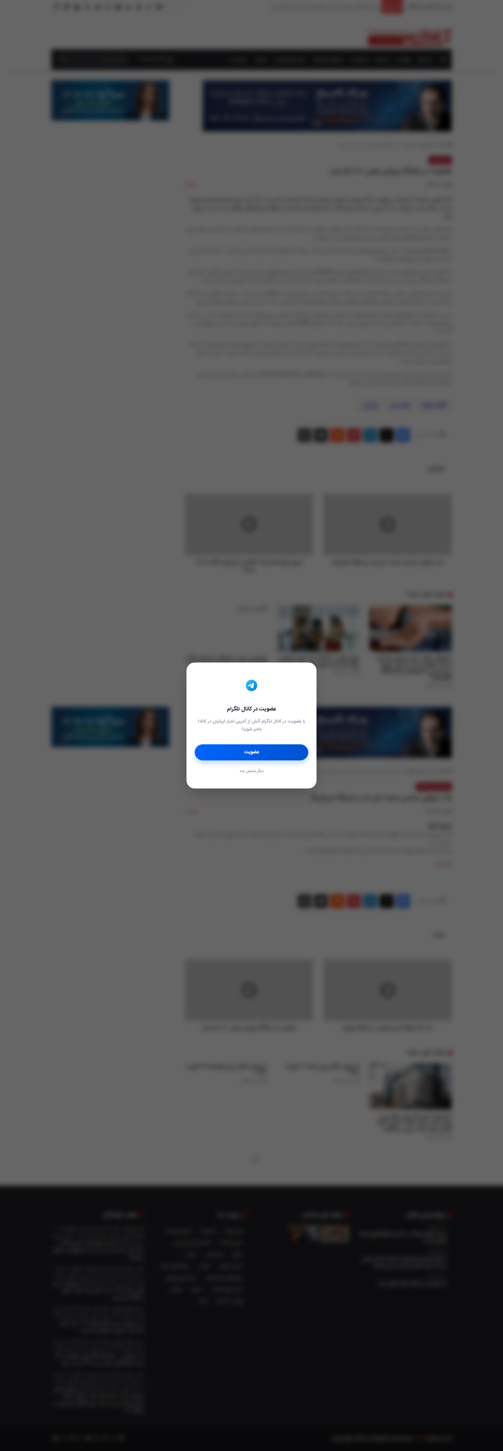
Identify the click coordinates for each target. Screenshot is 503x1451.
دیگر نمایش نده (251, 771)
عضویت (251, 752)
